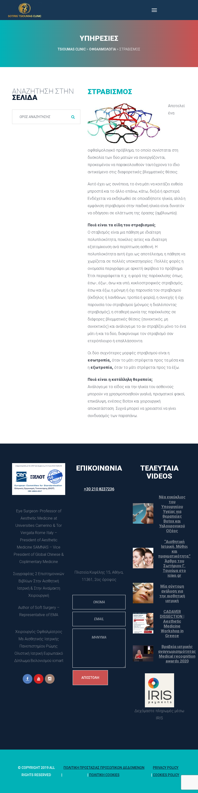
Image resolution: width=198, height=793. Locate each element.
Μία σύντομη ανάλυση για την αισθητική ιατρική (172, 593)
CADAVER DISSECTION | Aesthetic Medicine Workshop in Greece (172, 623)
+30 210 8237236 (99, 489)
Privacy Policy (165, 768)
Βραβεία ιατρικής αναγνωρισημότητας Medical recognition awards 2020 (177, 653)
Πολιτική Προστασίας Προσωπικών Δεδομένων (104, 768)
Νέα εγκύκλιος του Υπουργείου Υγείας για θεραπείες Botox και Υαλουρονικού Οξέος (172, 514)
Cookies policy (166, 775)
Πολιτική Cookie (104, 775)
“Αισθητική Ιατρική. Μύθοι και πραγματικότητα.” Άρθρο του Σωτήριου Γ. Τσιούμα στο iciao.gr (174, 558)
